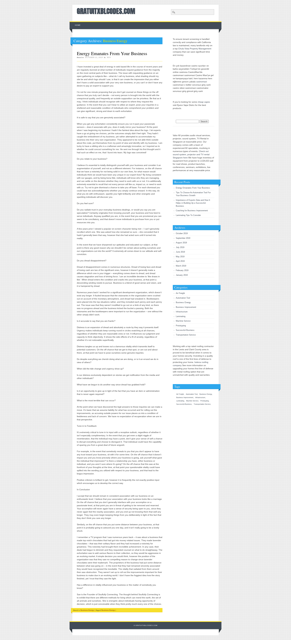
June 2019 (180, 252)
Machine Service (183, 321)
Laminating (180, 316)
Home (77, 25)
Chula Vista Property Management (194, 48)
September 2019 (183, 238)
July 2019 (180, 247)
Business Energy (87, 610)
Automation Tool (183, 298)
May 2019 (180, 256)
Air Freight (180, 293)
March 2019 (181, 266)
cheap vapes (204, 102)
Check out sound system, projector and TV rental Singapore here (191, 154)
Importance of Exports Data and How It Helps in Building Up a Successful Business (193, 203)
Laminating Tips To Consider (188, 215)
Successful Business (185, 330)
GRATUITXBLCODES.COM (106, 11)
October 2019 (182, 233)
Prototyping (181, 325)
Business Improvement (186, 307)
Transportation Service (186, 335)
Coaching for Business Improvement (192, 210)
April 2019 (180, 261)
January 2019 (182, 275)
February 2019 (182, 270)
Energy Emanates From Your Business (112, 53)
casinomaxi (201, 81)
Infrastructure (181, 312)
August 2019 (181, 242)
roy (109, 57)
